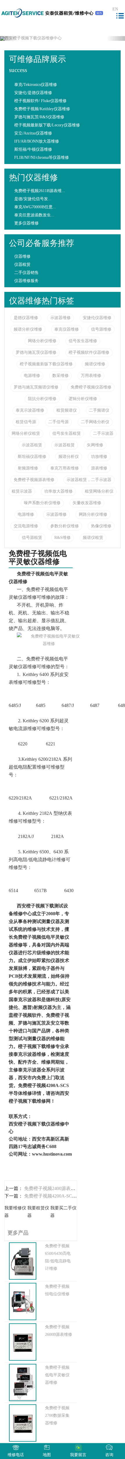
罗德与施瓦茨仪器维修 (36, 352)
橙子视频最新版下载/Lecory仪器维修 (47, 125)
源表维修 (99, 468)
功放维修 (99, 456)
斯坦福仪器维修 (32, 456)
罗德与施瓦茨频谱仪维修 (36, 387)
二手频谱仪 (99, 410)
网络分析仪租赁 (26, 433)
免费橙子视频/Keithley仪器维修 (42, 109)
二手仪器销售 (26, 272)
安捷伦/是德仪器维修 (33, 93)
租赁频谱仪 (66, 410)
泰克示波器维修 (30, 410)
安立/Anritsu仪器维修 (33, 133)
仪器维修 (22, 256)
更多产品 (16, 1233)
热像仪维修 (101, 526)
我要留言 (78, 1455)
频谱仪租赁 (93, 537)
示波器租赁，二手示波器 (89, 480)
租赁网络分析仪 (99, 491)
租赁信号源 (26, 422)
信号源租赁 (32, 537)
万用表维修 (91, 375)
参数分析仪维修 (64, 526)
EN (115, 9)
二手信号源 (58, 422)
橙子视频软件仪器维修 (89, 352)
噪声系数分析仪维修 (42, 503)
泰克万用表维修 (64, 468)
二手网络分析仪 (95, 422)
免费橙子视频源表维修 (34, 480)
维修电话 (16, 1455)
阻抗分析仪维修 (42, 399)
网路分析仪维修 (93, 514)
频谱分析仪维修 (28, 329)
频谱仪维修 (95, 364)
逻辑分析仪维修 (83, 399)
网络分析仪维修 (42, 341)
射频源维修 (28, 468)
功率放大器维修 (58, 491)
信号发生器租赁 (66, 433)
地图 (47, 1455)
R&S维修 (62, 537)
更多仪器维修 (26, 223)
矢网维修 (95, 445)
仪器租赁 (22, 264)
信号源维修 (101, 329)
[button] (9, 38)
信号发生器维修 (83, 341)
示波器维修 (60, 318)
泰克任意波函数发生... (34, 215)
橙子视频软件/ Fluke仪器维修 (40, 101)
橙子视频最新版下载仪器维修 (46, 364)
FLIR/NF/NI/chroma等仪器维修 (41, 157)
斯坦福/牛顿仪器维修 (33, 149)
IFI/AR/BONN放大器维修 (36, 141)
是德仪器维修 (26, 318)
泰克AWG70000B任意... (35, 207)
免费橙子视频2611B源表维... (39, 191)
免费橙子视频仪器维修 (91, 387)
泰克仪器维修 (66, 329)
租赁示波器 (22, 491)
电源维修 (32, 375)
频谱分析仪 (68, 456)
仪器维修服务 (26, 281)
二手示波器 (103, 433)
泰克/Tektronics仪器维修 (35, 84)
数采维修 (60, 375)
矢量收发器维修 (87, 503)
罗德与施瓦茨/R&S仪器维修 (39, 117)
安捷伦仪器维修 (97, 318)
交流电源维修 (26, 526)
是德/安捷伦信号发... (32, 199)
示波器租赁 (32, 445)
